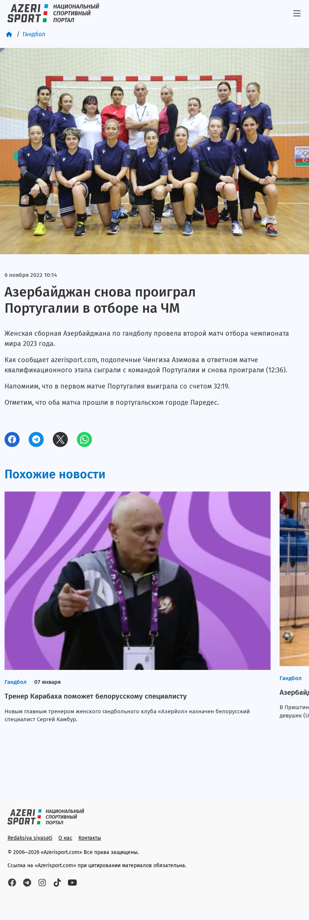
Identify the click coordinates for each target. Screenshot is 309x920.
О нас (65, 838)
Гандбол (34, 34)
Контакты (89, 838)
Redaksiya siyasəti (30, 838)
